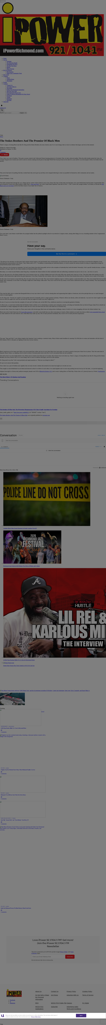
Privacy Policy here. (36, 1016)
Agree (81, 1015)
